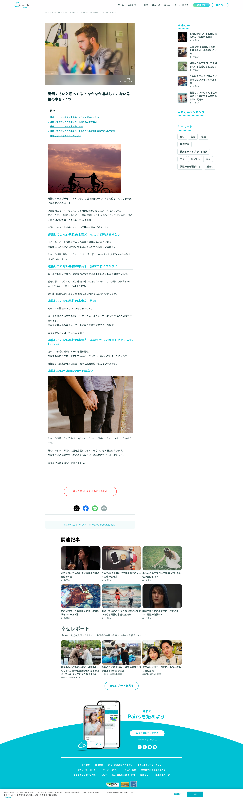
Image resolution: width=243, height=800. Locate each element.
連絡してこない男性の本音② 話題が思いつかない (73, 122)
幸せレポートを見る (122, 685)
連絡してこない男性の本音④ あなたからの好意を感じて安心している (82, 131)
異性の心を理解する (190, 166)
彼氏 (203, 136)
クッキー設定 (130, 770)
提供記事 (184, 144)
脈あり (210, 166)
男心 (182, 136)
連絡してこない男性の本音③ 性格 (66, 126)
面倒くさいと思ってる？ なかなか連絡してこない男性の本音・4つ (94, 13)
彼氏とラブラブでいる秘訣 (193, 151)
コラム (167, 5)
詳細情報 (8, 797)
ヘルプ (104, 775)
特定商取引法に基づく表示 (153, 770)
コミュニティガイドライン (149, 765)
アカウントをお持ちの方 (147, 740)
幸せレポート (134, 5)
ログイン (220, 5)
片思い (67, 13)
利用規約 (99, 765)
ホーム (121, 5)
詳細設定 (177, 794)
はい (195, 794)
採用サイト (145, 775)
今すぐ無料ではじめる (147, 733)
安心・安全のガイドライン (120, 765)
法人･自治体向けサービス (123, 775)
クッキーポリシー (111, 770)
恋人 (208, 159)
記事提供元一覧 (162, 775)
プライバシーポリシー (87, 770)
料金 (146, 5)
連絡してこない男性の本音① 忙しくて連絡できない (74, 117)
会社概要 (86, 765)
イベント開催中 (181, 5)
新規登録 (201, 5)
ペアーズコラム (57, 13)
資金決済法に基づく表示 (84, 775)
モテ (182, 159)
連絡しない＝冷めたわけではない (65, 135)
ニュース (156, 5)
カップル (195, 159)
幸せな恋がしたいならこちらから (90, 491)
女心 (193, 136)
